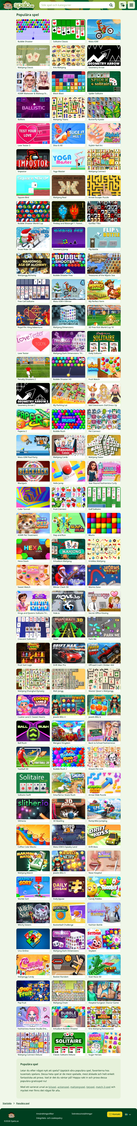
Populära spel (22, 1103)
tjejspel (90, 1086)
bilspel (52, 1086)
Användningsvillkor (45, 1113)
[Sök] (111, 5)
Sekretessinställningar (82, 1113)
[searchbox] (77, 5)
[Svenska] (128, 1114)
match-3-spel (103, 1086)
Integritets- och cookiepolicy (49, 1118)
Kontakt (116, 1114)
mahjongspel (77, 1086)
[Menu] (131, 5)
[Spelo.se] (18, 5)
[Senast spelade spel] (122, 5)
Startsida (7, 1103)
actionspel (63, 1086)
